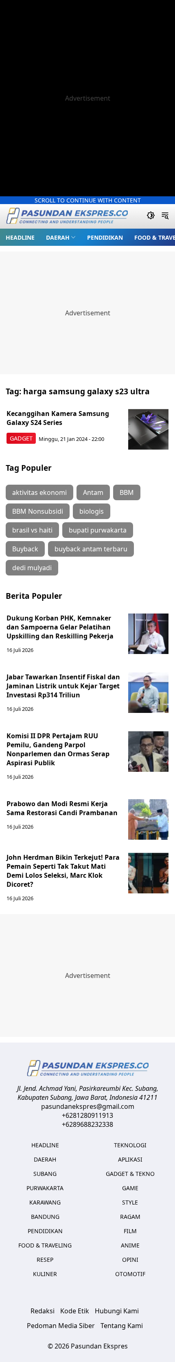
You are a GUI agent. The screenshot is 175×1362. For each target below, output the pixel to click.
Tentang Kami (122, 1325)
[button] (61, 237)
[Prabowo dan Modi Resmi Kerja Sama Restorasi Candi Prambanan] (148, 819)
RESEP (45, 1259)
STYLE (130, 1202)
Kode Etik (74, 1310)
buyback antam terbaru (91, 548)
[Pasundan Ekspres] (67, 216)
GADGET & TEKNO (130, 1174)
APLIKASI (130, 1159)
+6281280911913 (87, 1115)
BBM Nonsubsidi (37, 511)
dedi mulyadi (32, 567)
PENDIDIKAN (105, 237)
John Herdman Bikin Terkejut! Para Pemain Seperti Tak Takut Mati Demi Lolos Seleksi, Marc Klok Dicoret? (63, 871)
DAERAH (58, 237)
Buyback (25, 548)
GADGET (21, 438)
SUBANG (45, 1174)
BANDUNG (45, 1216)
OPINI (130, 1259)
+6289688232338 (87, 1124)
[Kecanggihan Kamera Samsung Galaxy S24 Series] (148, 429)
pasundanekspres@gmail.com (87, 1106)
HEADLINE (20, 237)
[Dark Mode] (151, 216)
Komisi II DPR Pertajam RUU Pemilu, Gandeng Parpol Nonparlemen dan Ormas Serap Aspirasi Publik (58, 749)
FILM (130, 1231)
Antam (93, 492)
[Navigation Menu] (165, 216)
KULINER (45, 1274)
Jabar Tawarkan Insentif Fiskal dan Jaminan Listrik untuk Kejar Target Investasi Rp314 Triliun (63, 685)
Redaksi (43, 1310)
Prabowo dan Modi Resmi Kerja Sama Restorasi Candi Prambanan (62, 808)
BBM (127, 492)
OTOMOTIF (130, 1274)
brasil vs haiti (32, 530)
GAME (130, 1188)
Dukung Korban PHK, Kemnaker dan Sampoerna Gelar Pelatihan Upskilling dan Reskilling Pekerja (60, 627)
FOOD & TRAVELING (45, 1245)
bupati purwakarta (98, 530)
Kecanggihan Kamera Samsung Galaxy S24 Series (58, 418)
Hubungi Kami (117, 1310)
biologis (91, 511)
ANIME (130, 1245)
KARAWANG (45, 1202)
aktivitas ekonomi (39, 492)
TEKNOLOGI (130, 1145)
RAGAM (130, 1216)
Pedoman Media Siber (61, 1325)
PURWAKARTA (44, 1188)
